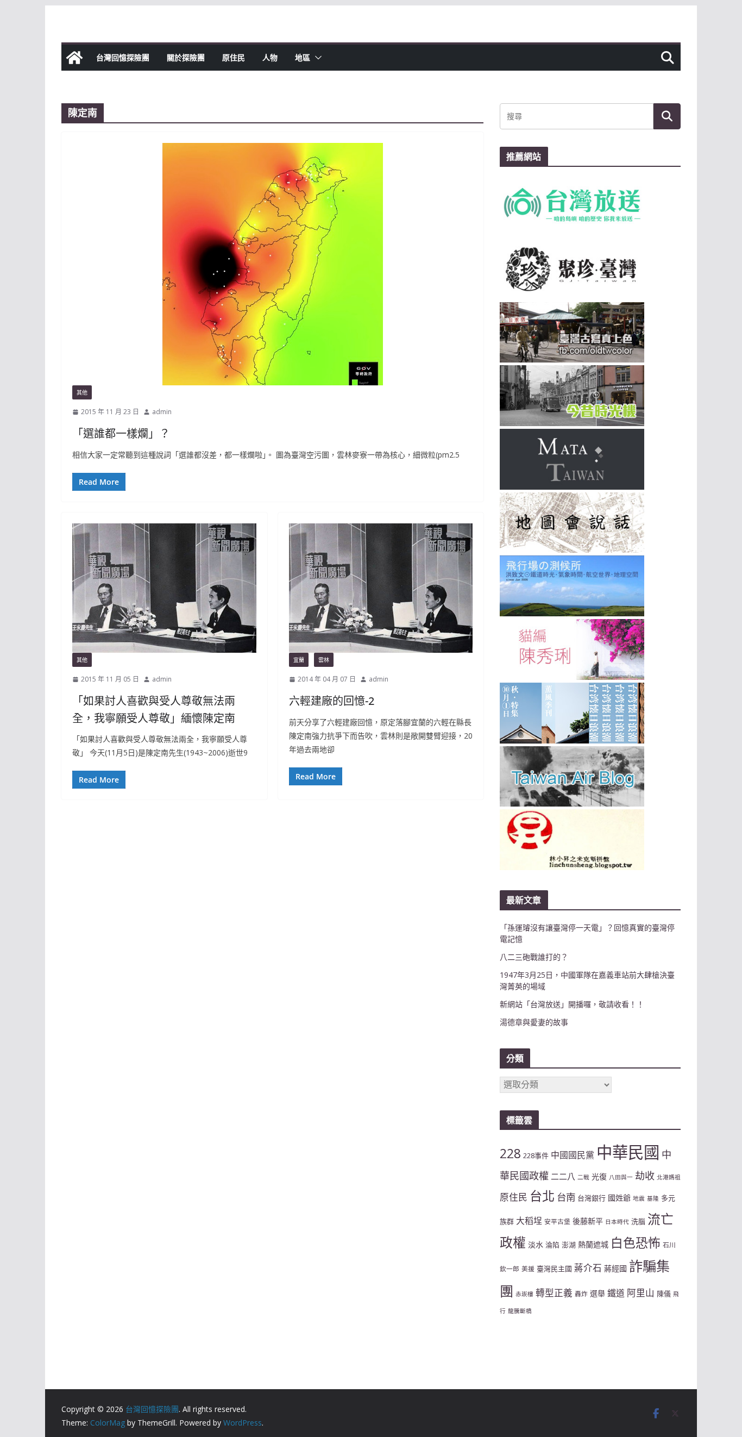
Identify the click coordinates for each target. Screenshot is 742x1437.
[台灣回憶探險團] (74, 58)
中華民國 (627, 1152)
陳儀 (664, 1293)
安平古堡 (557, 1221)
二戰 (583, 1177)
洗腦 (638, 1221)
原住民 (233, 57)
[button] (316, 57)
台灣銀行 (591, 1198)
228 (510, 1153)
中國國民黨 (572, 1155)
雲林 (323, 660)
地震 (639, 1198)
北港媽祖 (669, 1177)
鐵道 (616, 1293)
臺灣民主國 (554, 1268)
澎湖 (569, 1244)
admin (162, 411)
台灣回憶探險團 (122, 57)
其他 (82, 392)
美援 (528, 1268)
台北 (542, 1195)
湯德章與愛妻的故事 (534, 1022)
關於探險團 (186, 57)
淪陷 (552, 1244)
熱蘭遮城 (593, 1244)
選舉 (597, 1293)
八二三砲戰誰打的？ (534, 957)
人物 (270, 57)
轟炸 (581, 1293)
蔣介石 (588, 1267)
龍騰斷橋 (520, 1311)
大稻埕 (529, 1221)
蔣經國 (615, 1268)
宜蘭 (298, 660)
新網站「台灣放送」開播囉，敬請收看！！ (572, 1004)
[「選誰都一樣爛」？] (272, 264)
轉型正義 (554, 1292)
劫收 (645, 1175)
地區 (302, 57)
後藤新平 (588, 1221)
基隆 (653, 1198)
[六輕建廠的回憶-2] (381, 588)
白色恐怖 (636, 1242)
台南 (566, 1196)
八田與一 (621, 1177)
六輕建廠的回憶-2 (331, 700)
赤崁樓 (524, 1294)
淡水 (535, 1244)
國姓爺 (619, 1197)
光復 (599, 1176)
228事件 (536, 1155)
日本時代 (617, 1222)
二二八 (563, 1176)
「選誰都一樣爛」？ (121, 433)
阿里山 (641, 1292)
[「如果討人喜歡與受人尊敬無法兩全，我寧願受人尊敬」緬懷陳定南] (164, 588)
